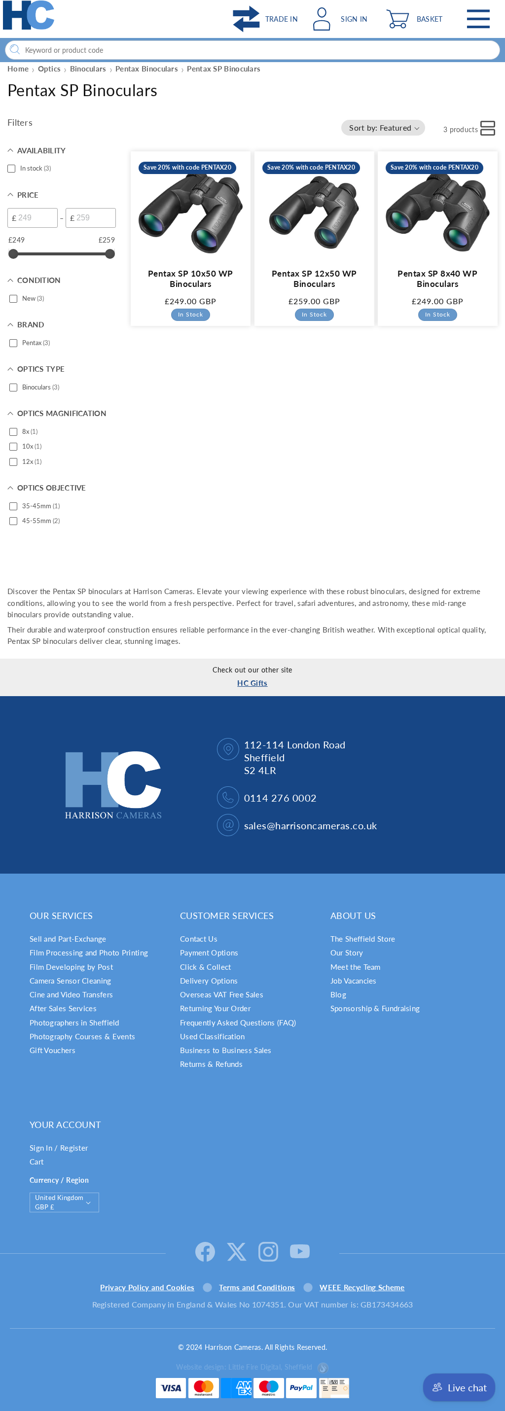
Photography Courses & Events (82, 1036)
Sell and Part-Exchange (68, 938)
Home (18, 68)
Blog (338, 994)
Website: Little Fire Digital (244, 1367)
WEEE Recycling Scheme (362, 1287)
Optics (49, 68)
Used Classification (212, 1036)
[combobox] (252, 50)
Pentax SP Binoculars (223, 68)
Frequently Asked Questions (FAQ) (238, 1022)
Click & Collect (205, 966)
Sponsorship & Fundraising (375, 1008)
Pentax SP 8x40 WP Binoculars (438, 278)
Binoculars (88, 68)
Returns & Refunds (211, 1063)
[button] (417, 19)
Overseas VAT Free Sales (221, 994)
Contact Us (198, 938)
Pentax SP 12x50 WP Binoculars (314, 278)
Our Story (346, 952)
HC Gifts (252, 682)
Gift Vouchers (52, 1050)
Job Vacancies (353, 980)
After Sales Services (63, 1008)
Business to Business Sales (226, 1050)
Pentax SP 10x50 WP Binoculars (190, 278)
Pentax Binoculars (146, 68)
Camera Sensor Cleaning (70, 980)
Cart (36, 1161)
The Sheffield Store (363, 938)
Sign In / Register (59, 1147)
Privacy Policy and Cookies (147, 1287)
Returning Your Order (215, 1008)
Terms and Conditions (257, 1287)
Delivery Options (209, 980)
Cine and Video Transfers (71, 994)
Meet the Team (355, 966)
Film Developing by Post (71, 966)
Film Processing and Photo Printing (89, 952)
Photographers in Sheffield (74, 1022)
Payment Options (209, 952)
